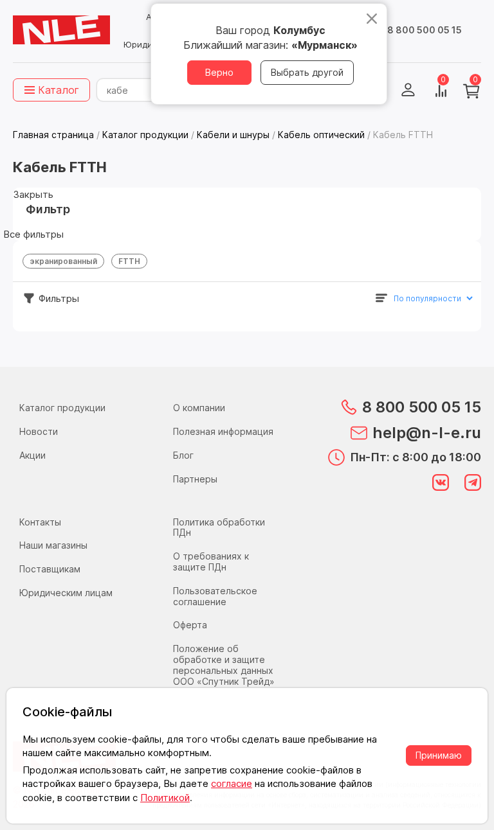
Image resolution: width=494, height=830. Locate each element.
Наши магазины (53, 545)
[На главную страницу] (61, 30)
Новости (38, 431)
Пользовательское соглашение (215, 596)
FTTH (129, 261)
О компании (199, 407)
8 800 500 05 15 (424, 29)
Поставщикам (49, 568)
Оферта (190, 624)
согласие (231, 783)
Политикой (165, 797)
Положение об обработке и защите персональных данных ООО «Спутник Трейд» (224, 664)
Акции (32, 455)
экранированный (63, 261)
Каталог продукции (62, 407)
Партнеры (195, 478)
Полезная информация (223, 431)
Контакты (40, 522)
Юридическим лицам (66, 592)
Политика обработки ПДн (219, 527)
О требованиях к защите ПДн (211, 561)
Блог (183, 455)
